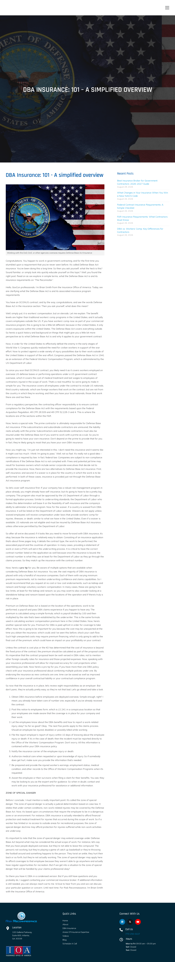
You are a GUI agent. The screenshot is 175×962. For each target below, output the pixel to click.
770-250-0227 (132, 934)
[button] (167, 8)
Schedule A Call (70, 943)
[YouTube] (138, 922)
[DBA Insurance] (22, 917)
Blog (64, 939)
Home (65, 920)
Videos (66, 936)
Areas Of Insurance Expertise (76, 932)
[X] (130, 922)
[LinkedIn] (122, 922)
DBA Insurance (69, 928)
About (65, 924)
